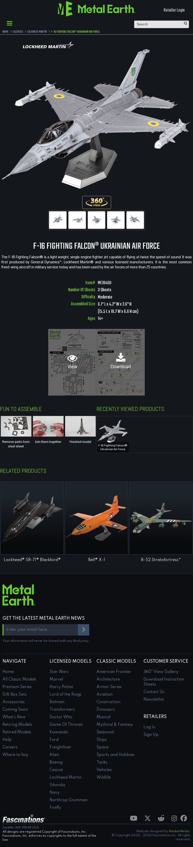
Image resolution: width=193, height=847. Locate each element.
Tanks (101, 762)
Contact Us (153, 692)
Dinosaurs (105, 710)
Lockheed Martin (65, 778)
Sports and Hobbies (115, 755)
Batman (57, 702)
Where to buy (15, 755)
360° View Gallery (160, 672)
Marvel (56, 679)
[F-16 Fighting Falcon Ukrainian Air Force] (58, 220)
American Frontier (113, 672)
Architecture (108, 679)
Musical (103, 717)
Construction (108, 702)
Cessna (56, 770)
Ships (101, 740)
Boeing (56, 762)
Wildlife (103, 778)
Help (7, 740)
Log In (149, 727)
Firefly (55, 808)
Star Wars (59, 672)
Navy (55, 793)
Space (102, 747)
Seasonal (105, 732)
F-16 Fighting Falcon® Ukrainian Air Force (112, 447)
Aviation (104, 695)
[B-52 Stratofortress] (160, 518)
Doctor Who (61, 717)
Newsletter (153, 700)
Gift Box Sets (15, 695)
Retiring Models (17, 725)
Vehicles (104, 770)
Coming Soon (15, 710)
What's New (14, 717)
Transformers (62, 710)
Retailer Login (174, 10)
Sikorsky (57, 785)
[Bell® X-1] (96, 518)
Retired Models (17, 732)
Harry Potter (62, 687)
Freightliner (60, 747)
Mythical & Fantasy (114, 725)
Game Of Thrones (66, 725)
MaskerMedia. (179, 831)
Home (8, 672)
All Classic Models (19, 679)
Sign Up (151, 735)
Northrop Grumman (68, 800)
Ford (54, 740)
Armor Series (109, 687)
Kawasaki (59, 732)
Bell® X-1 (96, 560)
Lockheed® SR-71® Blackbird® (32, 560)
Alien (54, 755)
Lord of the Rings (65, 695)
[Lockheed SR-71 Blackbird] (32, 518)
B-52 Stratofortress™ (161, 560)
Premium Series (17, 687)
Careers (10, 747)
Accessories (14, 702)
